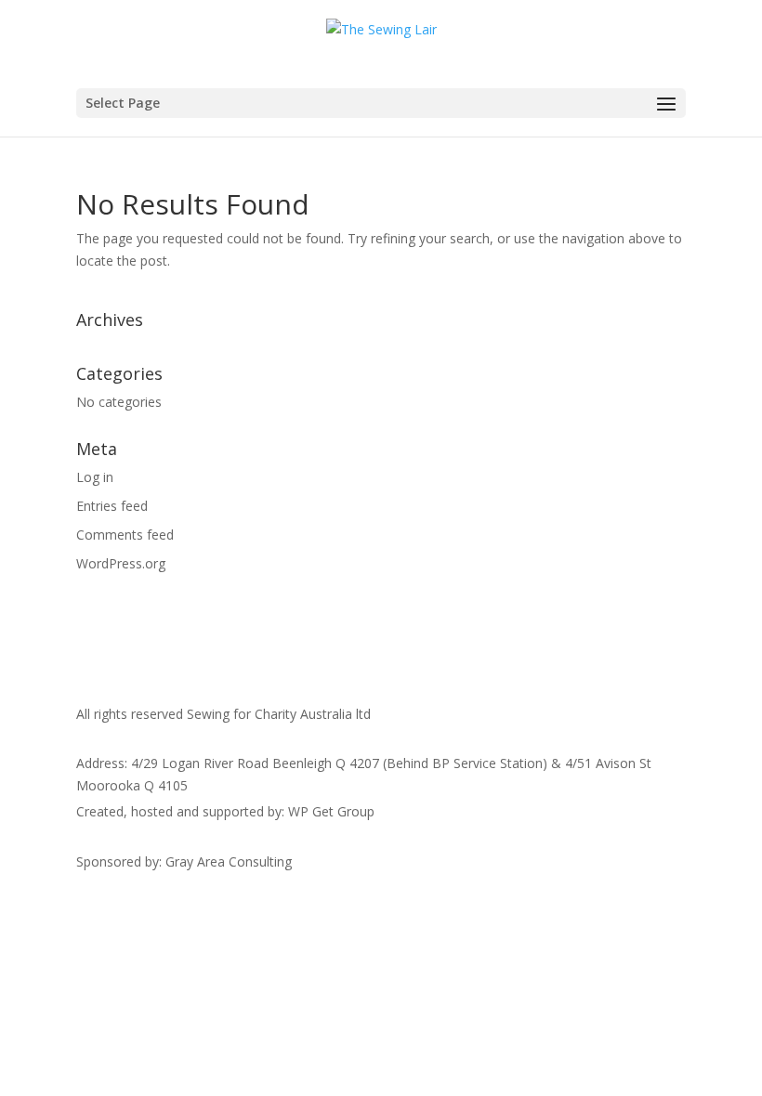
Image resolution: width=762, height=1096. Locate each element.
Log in (94, 477)
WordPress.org (120, 563)
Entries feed (112, 506)
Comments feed (125, 534)
